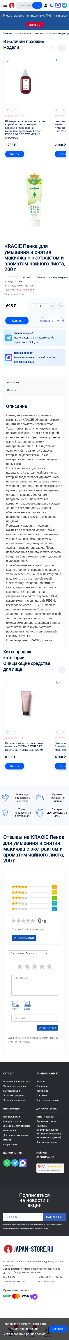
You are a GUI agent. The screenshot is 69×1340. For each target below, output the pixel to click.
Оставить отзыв (47, 1028)
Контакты (41, 1095)
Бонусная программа (47, 1100)
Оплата (7, 1140)
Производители (11, 1117)
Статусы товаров (12, 1121)
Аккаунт (40, 1081)
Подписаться (54, 1217)
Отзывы (12, 390)
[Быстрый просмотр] (7, 109)
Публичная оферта (46, 1121)
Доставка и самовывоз (15, 1135)
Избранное (42, 1091)
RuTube (11, 1281)
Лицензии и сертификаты (16, 1126)
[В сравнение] (14, 109)
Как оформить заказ (47, 1142)
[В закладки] (8, 60)
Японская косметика (14, 1100)
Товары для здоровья (14, 1086)
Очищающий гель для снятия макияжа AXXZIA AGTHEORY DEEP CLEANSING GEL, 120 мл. (24, 746)
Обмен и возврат (45, 1117)
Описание (13, 382)
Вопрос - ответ (10, 1144)
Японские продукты (13, 1095)
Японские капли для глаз (16, 1081)
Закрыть (34, 24)
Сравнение (42, 1086)
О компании (9, 1130)
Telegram (20, 1281)
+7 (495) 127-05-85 (49, 1277)
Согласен (58, 1329)
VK (4, 1281)
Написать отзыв (25, 938)
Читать (26, 277)
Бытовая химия (11, 1091)
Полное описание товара (51, 277)
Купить (14, 154)
